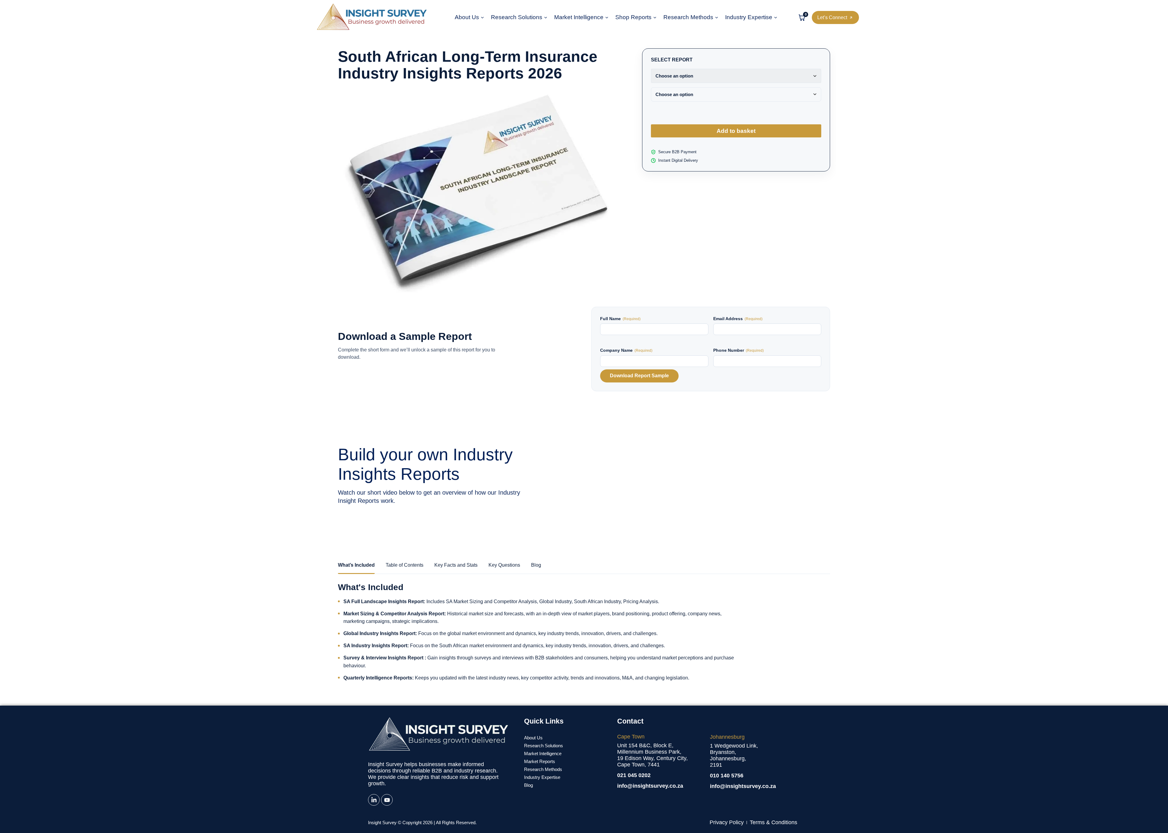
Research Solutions (516, 17)
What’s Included (356, 565)
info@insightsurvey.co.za (650, 786)
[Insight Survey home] (371, 17)
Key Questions (504, 565)
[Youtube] (387, 800)
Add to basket (736, 131)
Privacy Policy (727, 822)
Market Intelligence (578, 17)
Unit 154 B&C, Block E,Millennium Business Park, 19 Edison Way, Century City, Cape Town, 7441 (652, 755)
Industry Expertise (748, 17)
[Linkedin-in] (374, 800)
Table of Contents (404, 565)
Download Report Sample (639, 375)
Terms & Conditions (773, 822)
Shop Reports (633, 17)
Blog (536, 565)
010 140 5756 (726, 776)
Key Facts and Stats (456, 565)
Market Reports (539, 761)
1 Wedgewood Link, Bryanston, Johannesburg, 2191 (734, 755)
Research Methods (688, 17)
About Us (467, 17)
